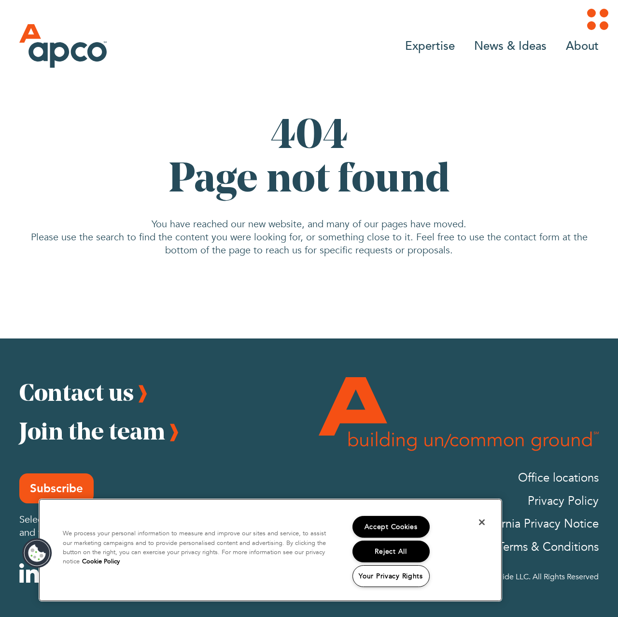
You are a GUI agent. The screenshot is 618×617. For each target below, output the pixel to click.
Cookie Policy (101, 561)
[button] (37, 553)
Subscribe (56, 488)
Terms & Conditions (548, 547)
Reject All (391, 551)
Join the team (92, 431)
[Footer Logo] (459, 414)
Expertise (430, 45)
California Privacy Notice (535, 524)
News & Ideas (510, 45)
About (582, 45)
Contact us (76, 392)
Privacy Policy (563, 501)
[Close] (481, 522)
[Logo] (63, 46)
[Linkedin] (29, 573)
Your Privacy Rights (391, 576)
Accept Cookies (391, 526)
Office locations (558, 478)
